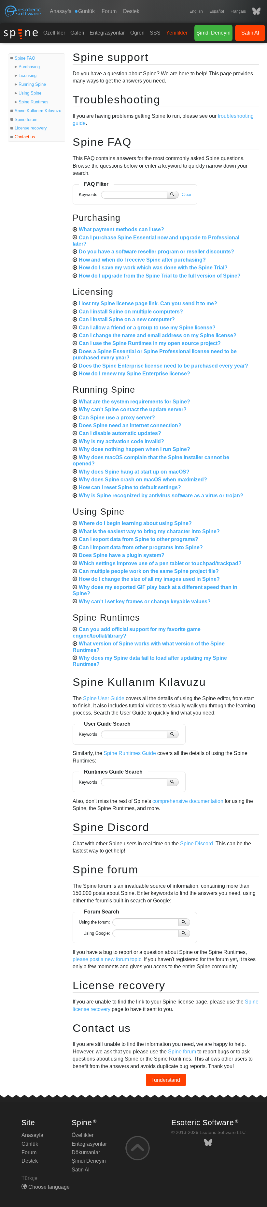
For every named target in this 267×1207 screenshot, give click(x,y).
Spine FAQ (25, 58)
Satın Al (250, 33)
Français (238, 11)
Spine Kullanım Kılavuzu (38, 110)
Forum (109, 11)
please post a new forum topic (107, 959)
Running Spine (32, 84)
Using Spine (30, 93)
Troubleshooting (117, 99)
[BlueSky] (253, 11)
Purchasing (29, 66)
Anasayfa (61, 11)
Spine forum (26, 119)
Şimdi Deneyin (213, 33)
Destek (131, 11)
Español (216, 11)
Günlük (29, 1144)
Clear (186, 194)
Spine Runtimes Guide (130, 753)
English (196, 11)
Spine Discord (111, 827)
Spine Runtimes (34, 101)
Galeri (77, 33)
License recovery (31, 128)
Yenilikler (177, 33)
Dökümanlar (86, 1152)
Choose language (49, 1187)
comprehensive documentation (187, 801)
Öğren (137, 33)
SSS (155, 33)
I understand (165, 1080)
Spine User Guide (103, 698)
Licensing (27, 75)
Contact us (25, 136)
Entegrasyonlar (107, 33)
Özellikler (54, 33)
